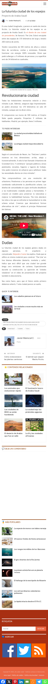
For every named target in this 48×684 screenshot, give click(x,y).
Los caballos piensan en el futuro (27, 296)
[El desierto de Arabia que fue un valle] (13, 424)
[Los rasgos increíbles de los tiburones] (7, 552)
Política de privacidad (31, 675)
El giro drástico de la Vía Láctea (27, 560)
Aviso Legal (7, 675)
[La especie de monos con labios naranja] (7, 531)
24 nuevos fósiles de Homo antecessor (30, 539)
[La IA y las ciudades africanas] (34, 424)
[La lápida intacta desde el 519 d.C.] (7, 604)
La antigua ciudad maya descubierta (28, 144)
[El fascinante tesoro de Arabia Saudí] (34, 379)
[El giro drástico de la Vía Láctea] (7, 562)
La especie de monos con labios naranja (30, 528)
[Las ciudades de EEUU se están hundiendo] (13, 401)
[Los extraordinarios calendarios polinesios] (7, 594)
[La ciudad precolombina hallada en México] (7, 136)
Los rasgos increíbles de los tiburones (29, 549)
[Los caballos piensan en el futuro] (7, 299)
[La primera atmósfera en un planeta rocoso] (7, 573)
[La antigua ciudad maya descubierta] (7, 147)
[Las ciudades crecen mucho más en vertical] (7, 309)
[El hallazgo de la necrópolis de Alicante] (7, 583)
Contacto (41, 675)
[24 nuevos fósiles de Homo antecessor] (7, 542)
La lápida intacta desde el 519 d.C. (28, 601)
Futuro (27, 328)
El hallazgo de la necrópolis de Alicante (30, 581)
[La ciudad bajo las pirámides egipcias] (34, 401)
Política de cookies (17, 675)
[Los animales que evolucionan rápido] (13, 379)
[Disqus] (24, 484)
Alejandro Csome (19, 254)
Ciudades (20, 328)
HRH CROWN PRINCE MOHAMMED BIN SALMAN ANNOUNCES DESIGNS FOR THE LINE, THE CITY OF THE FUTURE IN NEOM (21, 323)
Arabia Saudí (11, 328)
